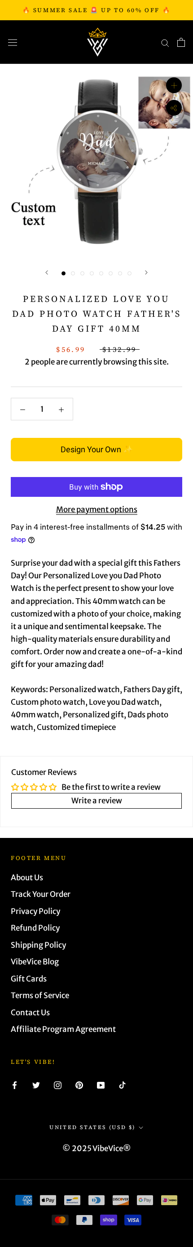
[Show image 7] (120, 273)
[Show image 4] (92, 273)
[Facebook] (14, 1084)
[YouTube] (101, 1084)
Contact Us (30, 1012)
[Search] (165, 42)
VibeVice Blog (35, 962)
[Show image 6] (111, 273)
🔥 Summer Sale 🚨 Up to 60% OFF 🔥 (96, 10)
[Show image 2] (73, 273)
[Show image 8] (129, 273)
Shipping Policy (38, 945)
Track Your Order (40, 894)
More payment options (96, 509)
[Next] (146, 272)
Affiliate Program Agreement (63, 1029)
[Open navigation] (12, 42)
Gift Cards (29, 979)
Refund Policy (35, 928)
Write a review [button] (96, 801)
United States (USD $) (92, 1127)
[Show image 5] (101, 273)
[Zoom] (174, 85)
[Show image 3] (82, 273)
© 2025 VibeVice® (96, 1148)
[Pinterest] (79, 1084)
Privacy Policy (35, 911)
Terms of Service (40, 995)
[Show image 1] (63, 273)
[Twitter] (36, 1084)
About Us (27, 877)
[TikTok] (122, 1084)
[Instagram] (57, 1084)
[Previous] (46, 272)
